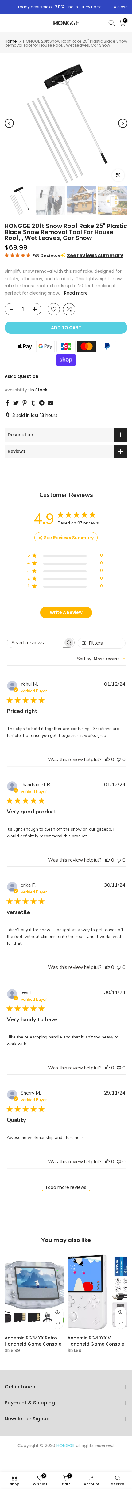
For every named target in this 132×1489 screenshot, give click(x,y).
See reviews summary (95, 255)
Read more (76, 293)
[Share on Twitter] (16, 403)
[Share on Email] (50, 403)
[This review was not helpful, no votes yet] (119, 759)
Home (11, 41)
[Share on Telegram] (42, 403)
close (121, 7)
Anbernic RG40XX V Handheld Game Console (96, 1341)
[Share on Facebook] (7, 403)
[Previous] (9, 123)
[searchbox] (35, 643)
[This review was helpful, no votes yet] (107, 759)
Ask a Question (21, 376)
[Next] (122, 123)
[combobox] (101, 659)
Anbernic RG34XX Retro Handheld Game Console (33, 1341)
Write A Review (66, 612)
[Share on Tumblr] (33, 403)
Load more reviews (66, 1187)
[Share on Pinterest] (24, 403)
